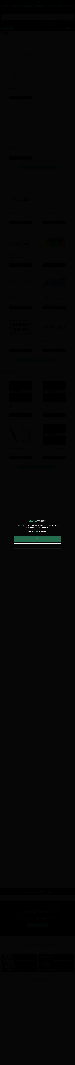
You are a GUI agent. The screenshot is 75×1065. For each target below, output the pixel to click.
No (37, 546)
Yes (37, 539)
